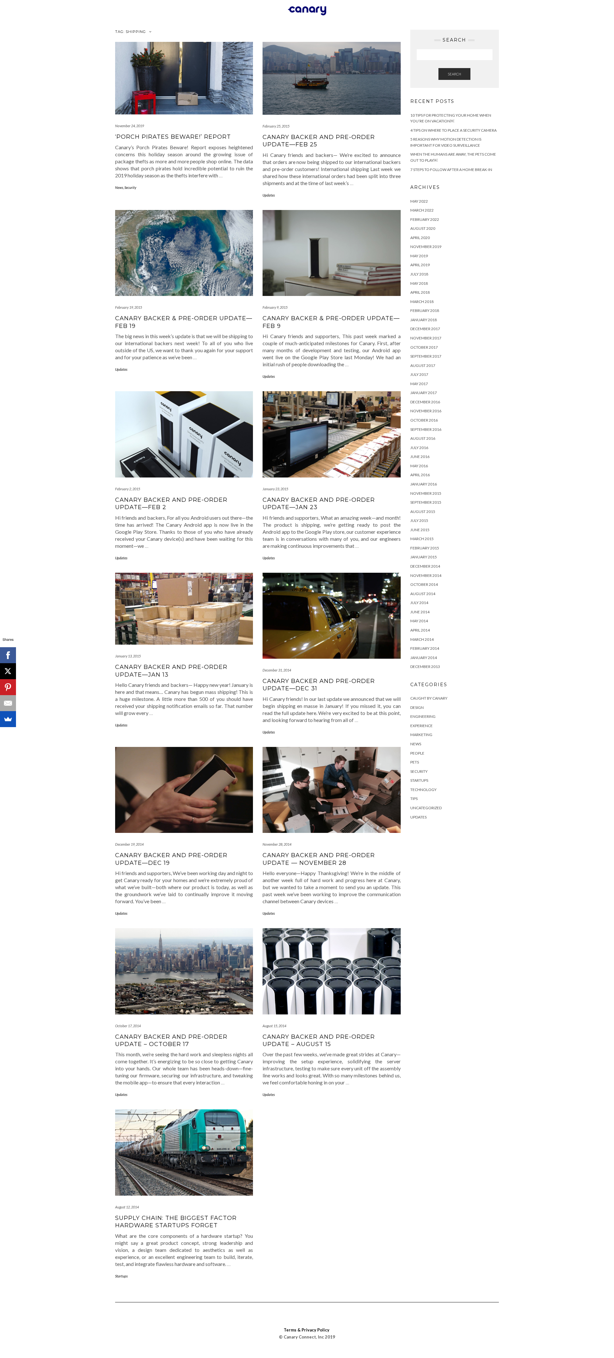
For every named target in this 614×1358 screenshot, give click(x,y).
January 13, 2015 (128, 656)
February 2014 (424, 648)
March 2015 (422, 538)
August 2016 (422, 438)
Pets (414, 762)
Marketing (421, 734)
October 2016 (424, 420)
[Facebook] (8, 655)
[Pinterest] (8, 687)
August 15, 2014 (274, 1026)
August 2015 (422, 511)
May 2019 (419, 255)
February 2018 (424, 310)
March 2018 (422, 301)
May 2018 (419, 283)
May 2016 (419, 465)
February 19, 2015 (128, 307)
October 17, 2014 (128, 1026)
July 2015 (419, 520)
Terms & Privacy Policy (306, 1329)
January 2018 (423, 319)
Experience (421, 725)
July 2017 (419, 374)
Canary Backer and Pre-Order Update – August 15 (319, 1040)
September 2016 (425, 429)
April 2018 (420, 292)
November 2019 (425, 246)
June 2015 (419, 529)
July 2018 (419, 274)
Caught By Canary (428, 698)
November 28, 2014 (277, 844)
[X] (8, 671)
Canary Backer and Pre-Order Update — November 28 (319, 859)
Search (454, 74)
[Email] (8, 703)
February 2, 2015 (127, 489)
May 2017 (419, 383)
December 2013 (425, 666)
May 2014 (419, 620)
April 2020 (420, 237)
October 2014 (424, 584)
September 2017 (425, 356)
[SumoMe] (8, 719)
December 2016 (425, 402)
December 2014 (425, 566)
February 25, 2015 (276, 126)
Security (130, 187)
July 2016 (419, 447)
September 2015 (425, 502)
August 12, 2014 (127, 1207)
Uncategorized (426, 807)
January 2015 (423, 557)
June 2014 (419, 611)
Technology (423, 789)
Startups (121, 1276)
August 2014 (422, 593)
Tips (414, 798)
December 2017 (425, 328)
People (417, 753)
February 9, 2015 (275, 307)
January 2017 (423, 392)
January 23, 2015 (275, 489)
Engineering (423, 716)
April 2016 (420, 474)
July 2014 (419, 602)
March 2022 (422, 210)
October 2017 (424, 347)
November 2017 (425, 338)
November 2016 (425, 410)
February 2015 (424, 548)
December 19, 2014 (129, 844)
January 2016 (423, 484)
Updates (269, 195)
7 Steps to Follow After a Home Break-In (451, 169)
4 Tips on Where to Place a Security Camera (453, 130)
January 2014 (423, 657)
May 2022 (419, 201)
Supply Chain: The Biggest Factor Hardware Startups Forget (176, 1221)
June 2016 (419, 456)
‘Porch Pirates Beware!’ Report (173, 136)
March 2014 (422, 639)
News (119, 187)
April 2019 (420, 264)
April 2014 (420, 630)
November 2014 (425, 575)
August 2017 (422, 365)
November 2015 (425, 493)
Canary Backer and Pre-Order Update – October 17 (171, 1040)
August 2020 (422, 228)
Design (417, 707)
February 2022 (424, 219)
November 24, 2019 (129, 126)
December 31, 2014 (277, 670)
